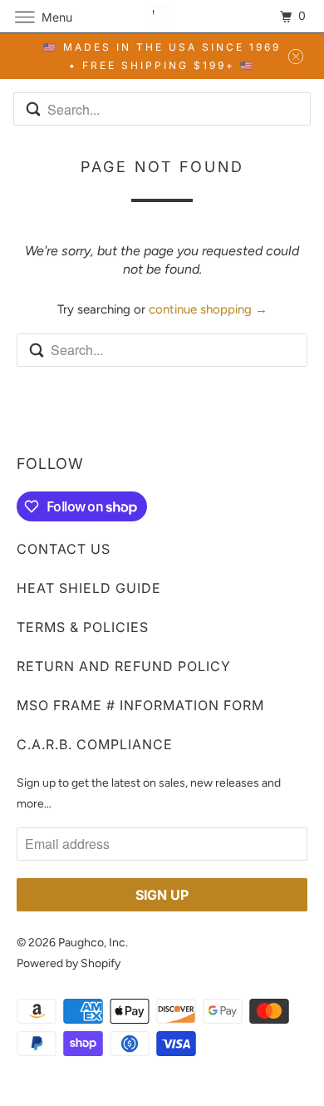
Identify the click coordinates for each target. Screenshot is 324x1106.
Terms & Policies (83, 627)
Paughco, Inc (91, 943)
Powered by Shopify (68, 963)
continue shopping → (208, 309)
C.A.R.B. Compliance (95, 744)
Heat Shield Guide (89, 588)
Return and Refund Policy (124, 666)
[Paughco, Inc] (162, 16)
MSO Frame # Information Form (140, 705)
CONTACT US (63, 549)
